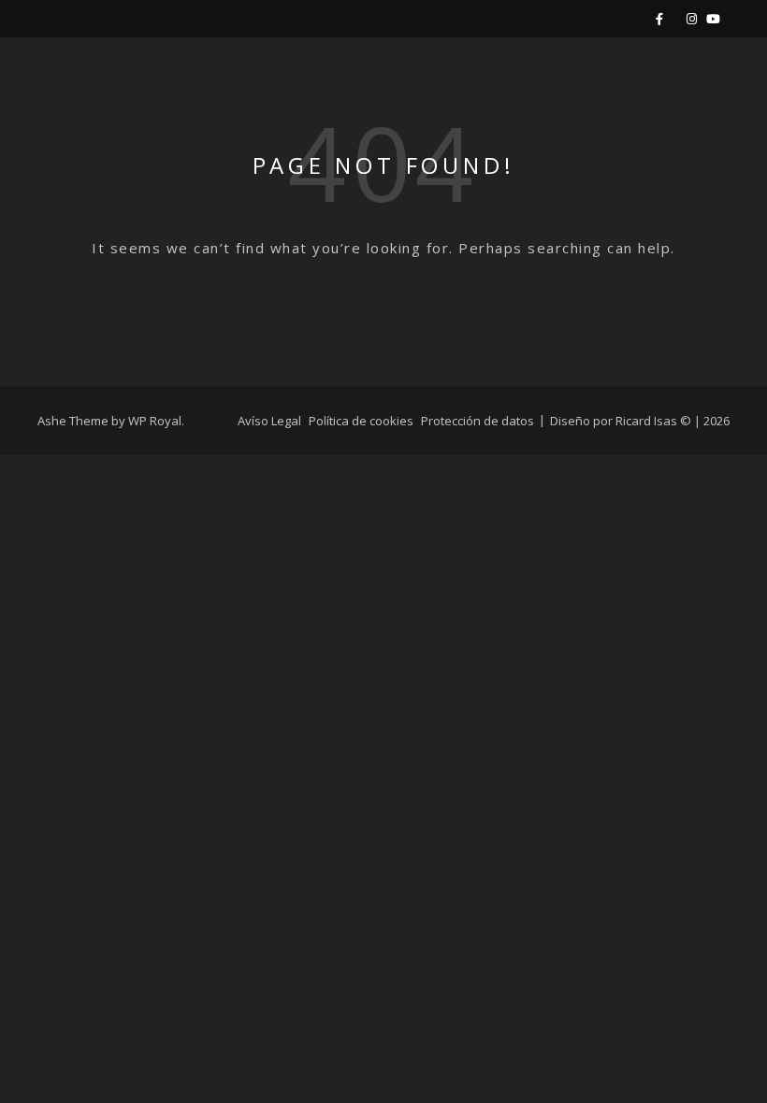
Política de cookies (361, 420)
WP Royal (154, 420)
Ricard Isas (646, 420)
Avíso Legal (269, 420)
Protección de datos (477, 420)
